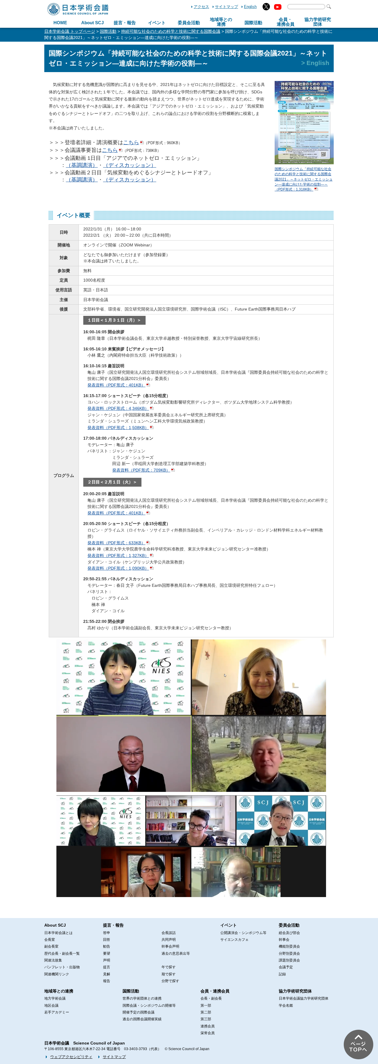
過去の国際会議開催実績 (142, 1019)
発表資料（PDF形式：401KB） (116, 385)
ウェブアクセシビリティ (71, 1057)
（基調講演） (82, 165)
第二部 (206, 1012)
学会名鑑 (286, 1005)
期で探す (169, 974)
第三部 (206, 1019)
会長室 (49, 940)
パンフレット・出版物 (62, 967)
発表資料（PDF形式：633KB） (116, 542)
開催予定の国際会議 (138, 1012)
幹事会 (284, 940)
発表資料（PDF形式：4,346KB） (118, 408)
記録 (282, 974)
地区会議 (51, 1005)
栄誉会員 (208, 1033)
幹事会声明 (170, 946)
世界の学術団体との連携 (142, 998)
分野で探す (170, 981)
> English (315, 62)
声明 (106, 960)
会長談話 (169, 933)
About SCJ (92, 22)
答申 (106, 933)
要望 (106, 953)
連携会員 (208, 1026)
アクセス (201, 6)
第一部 (206, 1005)
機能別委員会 (289, 946)
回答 (106, 940)
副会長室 (51, 946)
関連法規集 (53, 960)
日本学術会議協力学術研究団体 (303, 998)
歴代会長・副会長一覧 (62, 953)
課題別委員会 (289, 960)
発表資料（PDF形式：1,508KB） (118, 427)
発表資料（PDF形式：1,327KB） (118, 555)
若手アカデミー (56, 1012)
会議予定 (286, 967)
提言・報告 (125, 22)
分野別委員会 (289, 953)
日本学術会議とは (58, 933)
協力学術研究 (317, 22)
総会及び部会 (289, 933)
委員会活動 (189, 22)
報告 (106, 981)
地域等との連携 (58, 991)
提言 (106, 967)
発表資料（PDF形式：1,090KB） (118, 568)
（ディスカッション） (129, 165)
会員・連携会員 (215, 991)
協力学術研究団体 (295, 991)
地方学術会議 (55, 998)
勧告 (106, 946)
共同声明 (169, 940)
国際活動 (253, 22)
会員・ (285, 22)
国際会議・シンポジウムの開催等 (149, 1005)
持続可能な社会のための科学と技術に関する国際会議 (170, 31)
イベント (157, 22)
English (250, 6)
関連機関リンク (56, 974)
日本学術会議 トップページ (69, 31)
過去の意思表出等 (176, 953)
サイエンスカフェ (234, 940)
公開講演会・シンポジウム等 (243, 933)
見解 (106, 974)
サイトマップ (226, 6)
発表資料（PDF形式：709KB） (141, 470)
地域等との (221, 22)
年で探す (169, 967)
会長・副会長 (211, 998)
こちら (131, 142)
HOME (60, 22)
